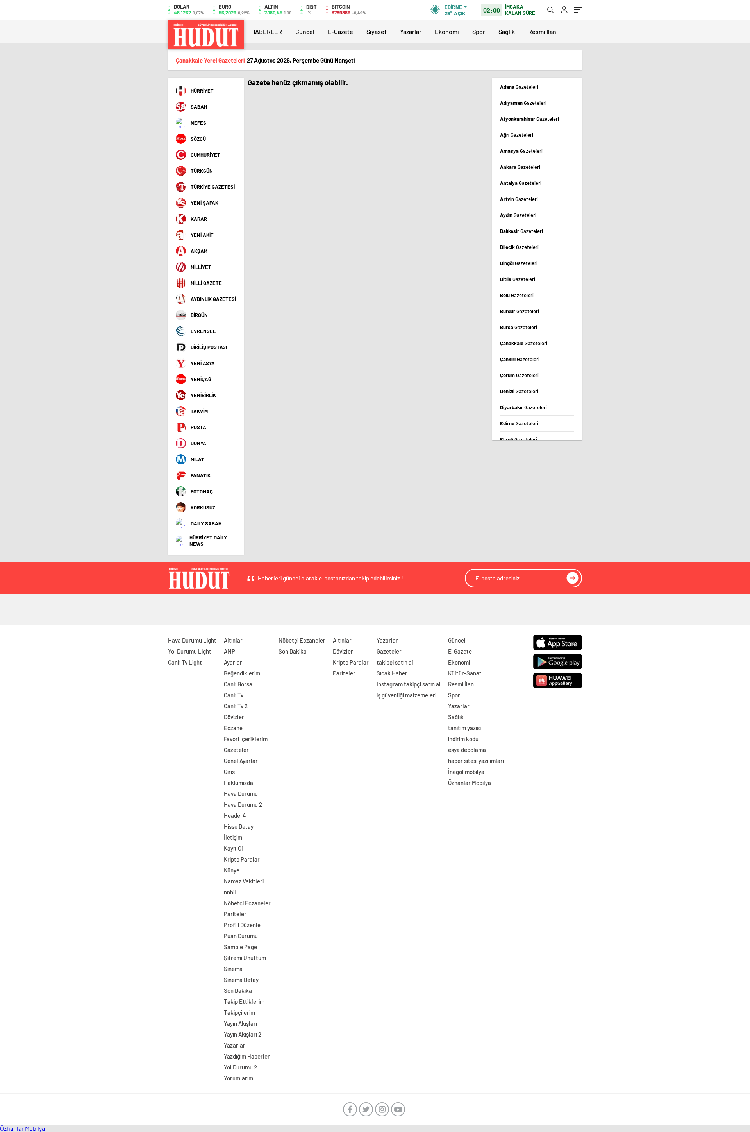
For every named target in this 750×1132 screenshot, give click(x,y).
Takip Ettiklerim (244, 1001)
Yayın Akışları (240, 1023)
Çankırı (519, 359)
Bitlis (517, 279)
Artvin (519, 199)
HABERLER (266, 31)
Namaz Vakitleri (244, 881)
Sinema (233, 968)
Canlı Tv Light (185, 662)
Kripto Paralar (242, 859)
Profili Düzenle (242, 924)
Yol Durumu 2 (240, 1067)
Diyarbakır (523, 407)
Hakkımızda (238, 782)
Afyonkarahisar (529, 119)
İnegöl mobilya (466, 771)
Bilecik (519, 247)
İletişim (233, 837)
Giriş (229, 771)
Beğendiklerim (242, 673)
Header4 (235, 815)
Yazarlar (410, 31)
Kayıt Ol (233, 848)
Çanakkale (523, 343)
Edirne (519, 423)
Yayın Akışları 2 (242, 1034)
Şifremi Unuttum (245, 957)
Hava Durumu (241, 793)
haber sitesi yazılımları (476, 760)
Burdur (519, 311)
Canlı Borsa (238, 684)
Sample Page (240, 946)
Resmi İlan (542, 31)
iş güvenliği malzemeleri (406, 695)
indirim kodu (463, 738)
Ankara (520, 167)
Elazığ (518, 439)
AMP (229, 651)
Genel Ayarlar (241, 760)
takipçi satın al (395, 662)
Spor (478, 31)
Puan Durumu (241, 935)
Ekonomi (447, 31)
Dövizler (234, 716)
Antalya (520, 183)
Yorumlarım (238, 1078)
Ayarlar (233, 662)
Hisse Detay (239, 826)
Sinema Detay (241, 979)
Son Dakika (238, 990)
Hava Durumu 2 (243, 804)
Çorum (519, 375)
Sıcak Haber (392, 673)
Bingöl (519, 263)
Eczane (233, 727)
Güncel (304, 31)
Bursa (518, 327)
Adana (519, 87)
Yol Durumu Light (189, 651)
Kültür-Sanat (465, 673)
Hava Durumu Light (192, 640)
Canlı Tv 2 (236, 705)
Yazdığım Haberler (247, 1056)
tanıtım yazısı (464, 727)
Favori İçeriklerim (246, 738)
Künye (231, 870)
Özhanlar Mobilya (469, 782)
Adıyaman (523, 103)
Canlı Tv (233, 695)
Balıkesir (521, 231)
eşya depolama (467, 749)
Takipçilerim (239, 1012)
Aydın (518, 215)
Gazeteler (236, 749)
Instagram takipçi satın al (409, 684)
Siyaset (376, 31)
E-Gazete (340, 31)
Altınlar (233, 640)
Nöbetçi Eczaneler (247, 902)
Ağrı (516, 135)
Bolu (517, 295)
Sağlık (506, 31)
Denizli (519, 391)
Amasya (521, 151)
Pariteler (235, 913)
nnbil (230, 892)
